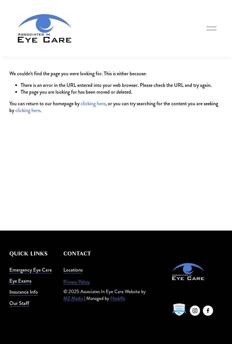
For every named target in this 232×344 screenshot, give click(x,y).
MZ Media (73, 298)
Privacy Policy (76, 282)
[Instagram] (195, 311)
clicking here (93, 103)
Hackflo (117, 298)
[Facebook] (208, 311)
